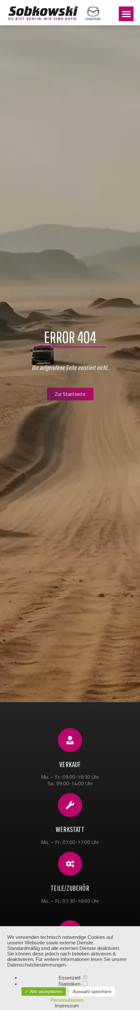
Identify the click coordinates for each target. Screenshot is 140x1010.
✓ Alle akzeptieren (44, 991)
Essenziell (70, 977)
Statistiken (70, 984)
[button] (126, 13)
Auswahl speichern (92, 991)
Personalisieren (66, 1000)
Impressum (67, 1005)
